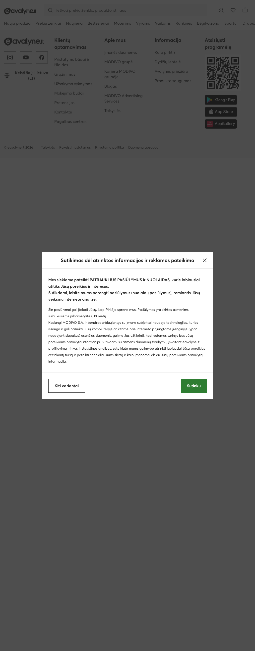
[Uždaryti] (205, 260)
